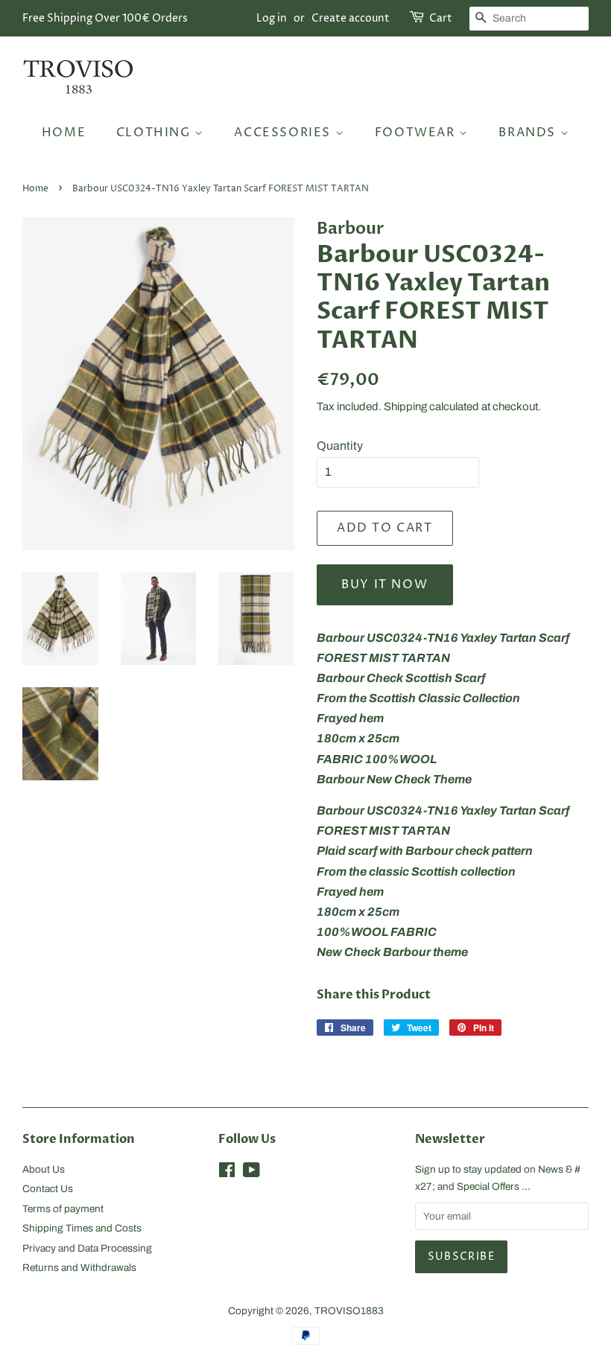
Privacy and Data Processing (87, 1248)
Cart (440, 18)
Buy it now (384, 584)
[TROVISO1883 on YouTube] (251, 1173)
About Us (43, 1169)
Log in (271, 18)
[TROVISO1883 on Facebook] (226, 1173)
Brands (529, 132)
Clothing (155, 132)
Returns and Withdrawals (79, 1267)
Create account (350, 18)
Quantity (340, 445)
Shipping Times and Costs (82, 1228)
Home (64, 132)
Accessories (284, 132)
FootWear (417, 132)
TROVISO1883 (349, 1310)
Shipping (405, 406)
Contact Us (47, 1188)
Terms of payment (63, 1208)
